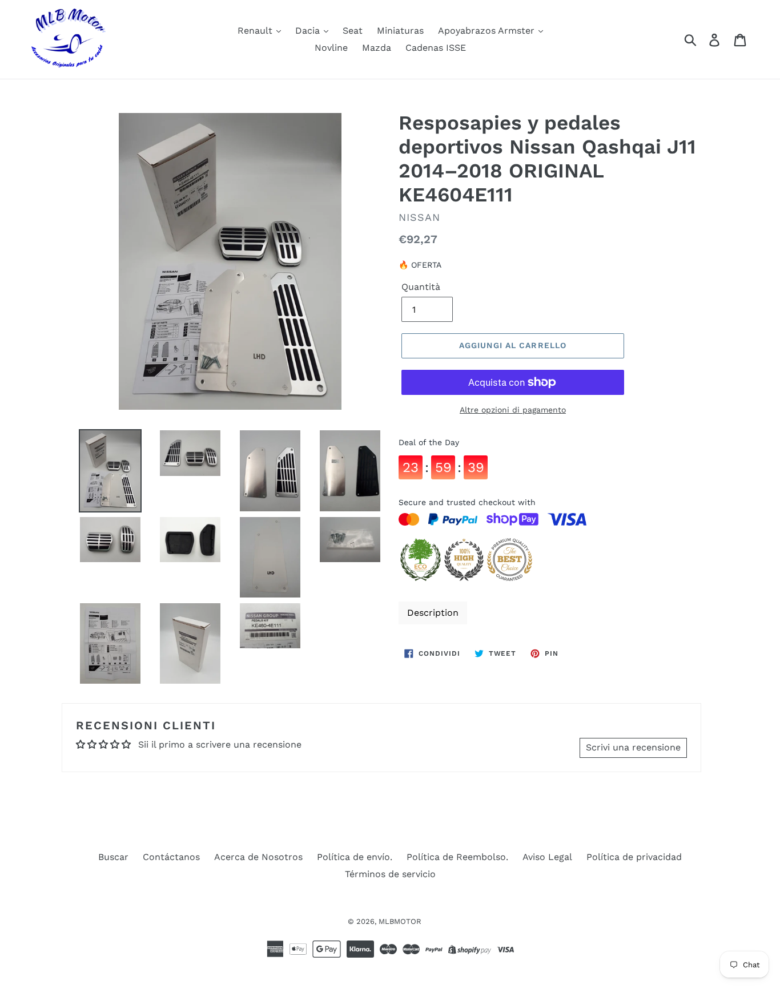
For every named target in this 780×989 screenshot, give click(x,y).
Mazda (376, 47)
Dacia (309, 30)
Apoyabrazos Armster (487, 30)
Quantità (420, 286)
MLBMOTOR (400, 921)
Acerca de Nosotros (258, 856)
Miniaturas (400, 30)
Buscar (113, 856)
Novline (331, 47)
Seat (353, 30)
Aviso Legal (547, 856)
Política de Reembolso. (457, 856)
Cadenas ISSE (435, 47)
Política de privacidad (634, 856)
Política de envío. (354, 856)
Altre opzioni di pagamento (513, 409)
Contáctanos (171, 856)
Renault (256, 30)
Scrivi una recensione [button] (633, 747)
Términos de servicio (390, 874)
